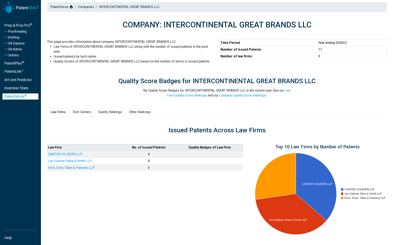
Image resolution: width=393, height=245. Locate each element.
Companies (86, 7)
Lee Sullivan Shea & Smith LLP (70, 161)
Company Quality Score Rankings (242, 95)
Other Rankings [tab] (140, 112)
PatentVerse (16, 96)
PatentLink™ (14, 71)
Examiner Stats (16, 88)
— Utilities (12, 55)
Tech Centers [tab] (81, 112)
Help (8, 238)
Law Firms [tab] (58, 112)
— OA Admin (13, 49)
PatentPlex (14, 63)
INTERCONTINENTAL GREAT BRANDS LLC (129, 7)
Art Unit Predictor (18, 80)
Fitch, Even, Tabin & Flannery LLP (71, 168)
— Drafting (12, 37)
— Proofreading (16, 31)
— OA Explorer (15, 43)
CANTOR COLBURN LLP (65, 154)
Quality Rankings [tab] (110, 112)
